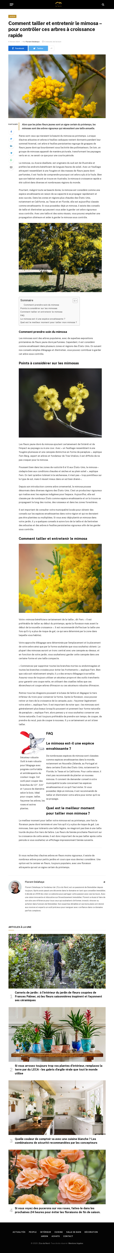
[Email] (11, 167)
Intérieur (45, 1232)
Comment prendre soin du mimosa (41, 304)
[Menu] (11, 4)
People (33, 1232)
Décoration (91, 1232)
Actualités (19, 1232)
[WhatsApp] (11, 160)
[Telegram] (11, 153)
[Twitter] (11, 139)
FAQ (22, 315)
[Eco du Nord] (58, 4)
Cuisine (58, 1232)
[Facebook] (11, 131)
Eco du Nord (44, 1243)
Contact (68, 1236)
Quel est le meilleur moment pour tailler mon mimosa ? (48, 322)
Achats (56, 1236)
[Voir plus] (51, 48)
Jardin (12, 16)
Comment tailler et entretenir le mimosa (41, 311)
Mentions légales (76, 1243)
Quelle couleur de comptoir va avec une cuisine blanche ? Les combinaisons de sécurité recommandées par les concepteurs (56, 1140)
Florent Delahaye (32, 42)
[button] (74, 300)
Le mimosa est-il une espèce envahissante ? (42, 319)
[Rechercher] (102, 4)
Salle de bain (73, 1232)
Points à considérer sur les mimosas (38, 308)
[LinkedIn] (11, 146)
